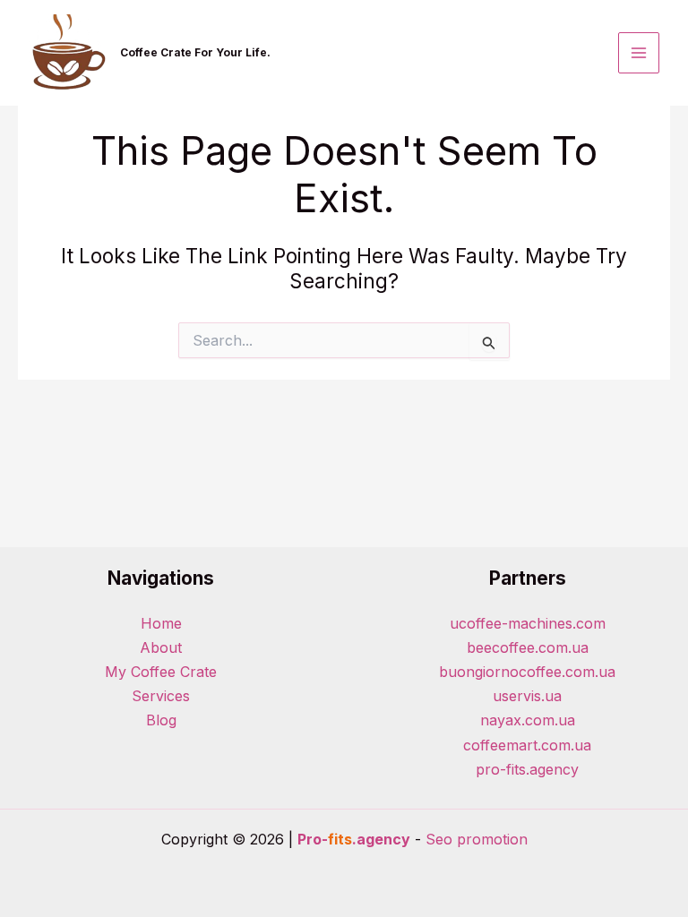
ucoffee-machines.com (528, 623)
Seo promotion (477, 839)
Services (161, 696)
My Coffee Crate (161, 672)
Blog (161, 720)
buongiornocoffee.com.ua (527, 672)
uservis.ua (527, 696)
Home (161, 623)
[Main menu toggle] (638, 52)
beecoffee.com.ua (528, 647)
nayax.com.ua (527, 720)
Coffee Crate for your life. (195, 52)
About (161, 647)
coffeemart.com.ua (527, 745)
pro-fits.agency (527, 769)
